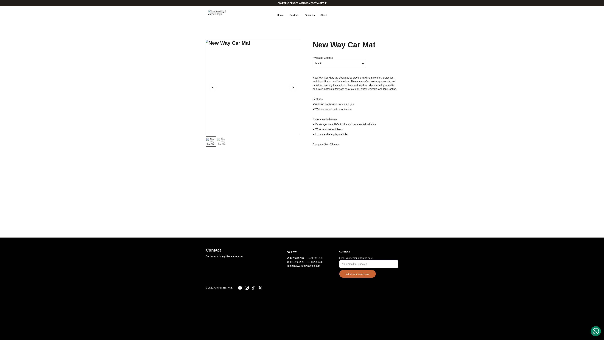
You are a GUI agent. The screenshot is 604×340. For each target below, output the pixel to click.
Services (310, 15)
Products (294, 15)
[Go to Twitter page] (260, 288)
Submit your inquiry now (357, 274)
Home (280, 15)
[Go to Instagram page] (247, 288)
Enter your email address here (356, 258)
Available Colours (323, 58)
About (323, 15)
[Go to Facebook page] (240, 288)
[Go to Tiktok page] (253, 288)
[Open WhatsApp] (596, 331)
